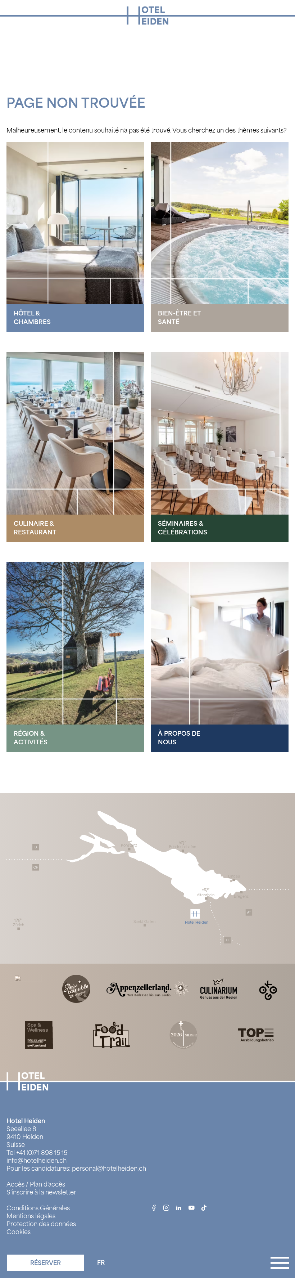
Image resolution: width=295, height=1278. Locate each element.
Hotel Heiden (25, 1121)
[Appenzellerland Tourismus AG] (147, 988)
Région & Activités (30, 738)
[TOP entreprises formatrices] (255, 1034)
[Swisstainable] (76, 988)
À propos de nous (179, 738)
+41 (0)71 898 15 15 (41, 1152)
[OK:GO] (267, 988)
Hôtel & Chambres (32, 318)
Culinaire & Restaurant (35, 528)
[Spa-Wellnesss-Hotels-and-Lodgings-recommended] (39, 1034)
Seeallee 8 (21, 1129)
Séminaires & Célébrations (182, 528)
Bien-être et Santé (179, 318)
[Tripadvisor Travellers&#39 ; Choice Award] (27, 988)
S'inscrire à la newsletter (41, 1192)
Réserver (45, 1263)
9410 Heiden (24, 1136)
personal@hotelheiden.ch (109, 1168)
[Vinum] (183, 1034)
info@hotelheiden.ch (36, 1160)
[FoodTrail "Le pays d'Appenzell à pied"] (111, 1034)
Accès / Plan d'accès (35, 1184)
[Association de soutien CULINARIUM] (218, 988)
